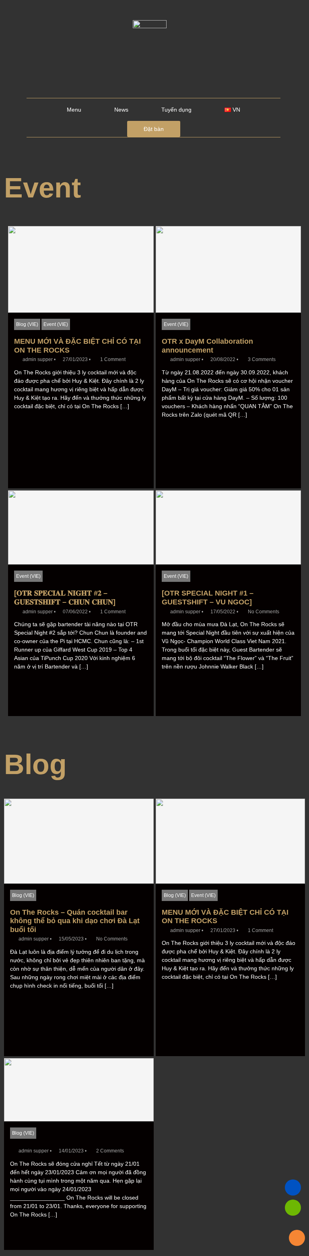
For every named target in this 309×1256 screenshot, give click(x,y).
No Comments (263, 612)
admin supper (38, 359)
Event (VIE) (55, 324)
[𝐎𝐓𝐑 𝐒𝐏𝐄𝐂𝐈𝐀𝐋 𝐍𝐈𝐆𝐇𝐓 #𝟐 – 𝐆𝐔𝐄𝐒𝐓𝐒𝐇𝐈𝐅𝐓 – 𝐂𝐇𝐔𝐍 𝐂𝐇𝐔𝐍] (64, 597)
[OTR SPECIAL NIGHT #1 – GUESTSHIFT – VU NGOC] (207, 597)
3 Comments (262, 359)
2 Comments (110, 1151)
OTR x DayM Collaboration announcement (207, 345)
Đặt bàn (154, 129)
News (121, 109)
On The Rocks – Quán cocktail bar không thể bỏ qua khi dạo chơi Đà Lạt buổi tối (75, 921)
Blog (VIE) (27, 324)
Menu (74, 109)
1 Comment (113, 359)
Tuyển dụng (176, 109)
